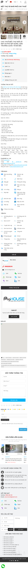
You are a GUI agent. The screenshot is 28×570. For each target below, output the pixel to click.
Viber (7, 280)
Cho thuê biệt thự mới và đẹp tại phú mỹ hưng (9, 361)
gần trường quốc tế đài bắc (6, 363)
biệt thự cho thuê (23, 357)
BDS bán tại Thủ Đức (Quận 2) (11, 544)
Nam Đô (12, 9)
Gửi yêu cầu (14, 400)
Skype (19, 277)
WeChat (20, 273)
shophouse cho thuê (10, 359)
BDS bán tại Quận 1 (9, 539)
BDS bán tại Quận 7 (9, 541)
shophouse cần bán (19, 359)
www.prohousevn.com (13, 558)
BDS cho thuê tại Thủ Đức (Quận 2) (12, 554)
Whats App (8, 277)
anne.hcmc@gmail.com (11, 497)
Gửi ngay (20, 529)
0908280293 (8, 266)
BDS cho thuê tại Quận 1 (10, 548)
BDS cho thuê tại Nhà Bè (10, 546)
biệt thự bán (3, 359)
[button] (24, 22)
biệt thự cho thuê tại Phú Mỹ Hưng (12, 87)
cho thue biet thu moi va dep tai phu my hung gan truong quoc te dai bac (13, 366)
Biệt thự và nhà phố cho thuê (13, 6)
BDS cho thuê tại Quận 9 (10, 552)
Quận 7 (6, 9)
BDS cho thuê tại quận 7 (10, 550)
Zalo (19, 280)
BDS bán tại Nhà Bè (9, 537)
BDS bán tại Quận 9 (9, 542)
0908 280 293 (8, 495)
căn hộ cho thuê (16, 357)
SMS (7, 273)
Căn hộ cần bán (9, 357)
